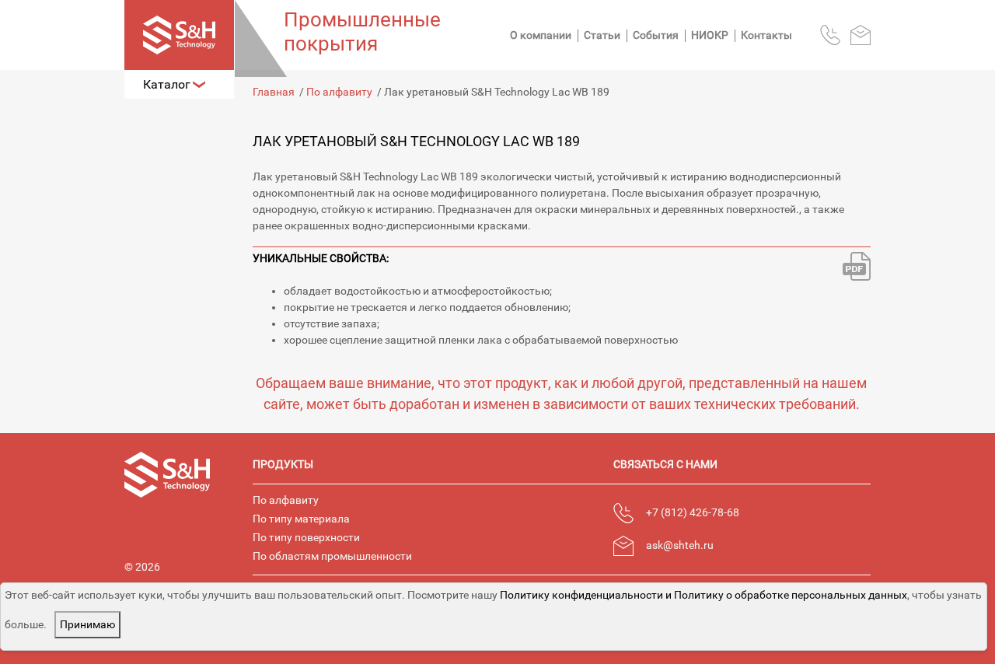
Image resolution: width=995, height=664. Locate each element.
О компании (540, 35)
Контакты (766, 35)
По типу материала (301, 518)
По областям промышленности (332, 556)
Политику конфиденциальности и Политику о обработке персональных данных (703, 595)
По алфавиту (286, 500)
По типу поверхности (306, 537)
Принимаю (87, 624)
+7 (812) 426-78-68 (692, 512)
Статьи (602, 35)
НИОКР (709, 35)
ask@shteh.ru (680, 545)
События (656, 35)
